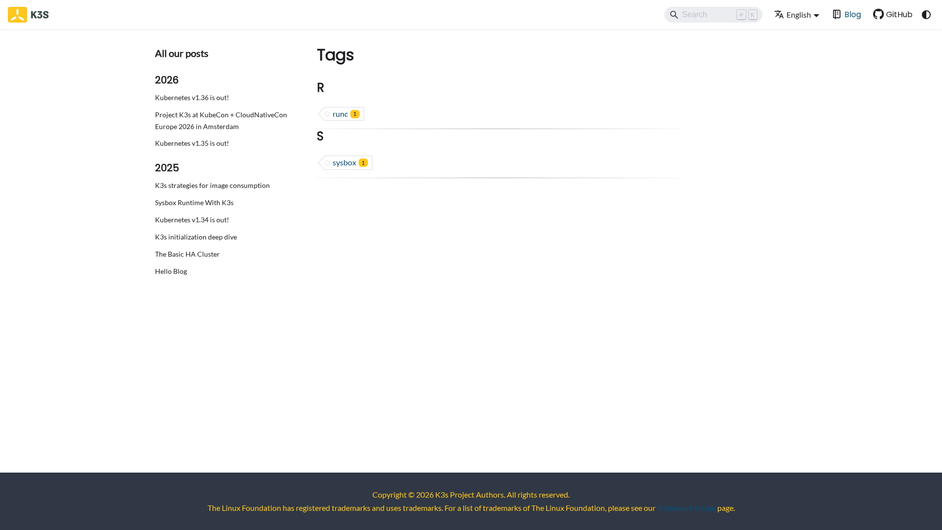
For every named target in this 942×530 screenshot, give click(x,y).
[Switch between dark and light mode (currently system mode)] (926, 15)
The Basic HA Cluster (187, 254)
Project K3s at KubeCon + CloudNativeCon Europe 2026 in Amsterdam (221, 120)
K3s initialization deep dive (196, 237)
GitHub (899, 14)
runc (344, 113)
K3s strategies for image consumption (212, 185)
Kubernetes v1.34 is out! (192, 219)
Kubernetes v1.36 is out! (192, 97)
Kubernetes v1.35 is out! (192, 143)
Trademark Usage (686, 507)
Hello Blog (171, 271)
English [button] (798, 14)
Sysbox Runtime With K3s (194, 202)
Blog (852, 14)
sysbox (349, 162)
